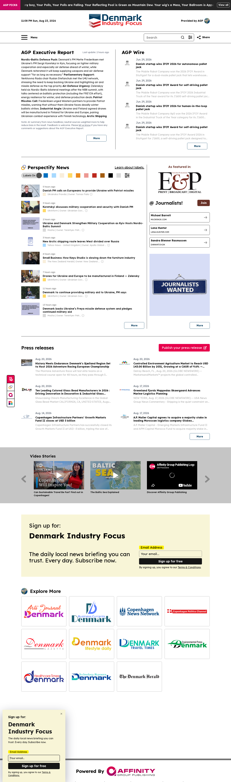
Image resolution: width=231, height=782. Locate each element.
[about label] (44, 194)
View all (223, 4)
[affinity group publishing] (10, 395)
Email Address (151, 547)
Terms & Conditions (189, 567)
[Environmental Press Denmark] (187, 644)
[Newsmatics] (10, 403)
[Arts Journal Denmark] (43, 611)
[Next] (207, 479)
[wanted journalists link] (179, 182)
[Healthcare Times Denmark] (43, 677)
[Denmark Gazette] (43, 644)
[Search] (182, 37)
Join (204, 203)
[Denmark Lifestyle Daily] (91, 644)
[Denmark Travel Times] (139, 644)
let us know (85, 125)
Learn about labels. (129, 167)
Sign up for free (170, 561)
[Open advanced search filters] (190, 37)
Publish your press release (182, 348)
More (96, 138)
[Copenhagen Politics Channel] (187, 611)
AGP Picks (10, 5)
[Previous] (23, 479)
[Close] (61, 713)
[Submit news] (10, 379)
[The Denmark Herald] (139, 677)
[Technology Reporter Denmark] (91, 677)
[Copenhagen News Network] (139, 611)
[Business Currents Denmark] (91, 611)
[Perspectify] (10, 387)
